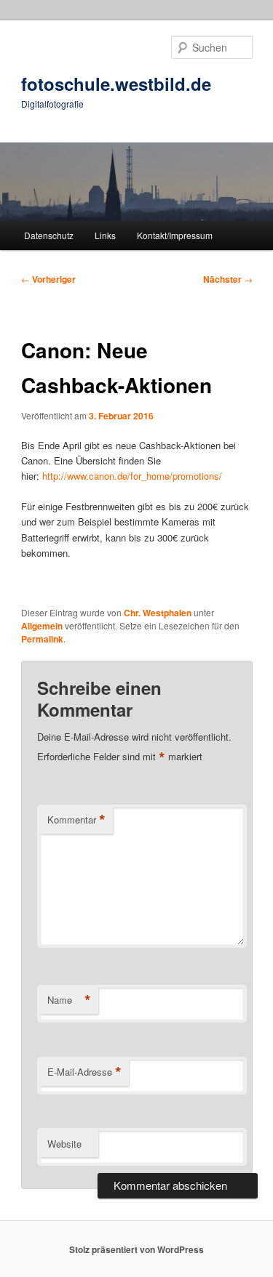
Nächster (228, 279)
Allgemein (42, 625)
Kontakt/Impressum (175, 235)
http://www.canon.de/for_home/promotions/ (132, 476)
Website (64, 1144)
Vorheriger (48, 279)
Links (105, 235)
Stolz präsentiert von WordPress (136, 1249)
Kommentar (76, 819)
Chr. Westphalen (157, 612)
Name (69, 1000)
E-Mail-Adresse (84, 1072)
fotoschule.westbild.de (116, 83)
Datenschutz (49, 235)
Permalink (42, 638)
